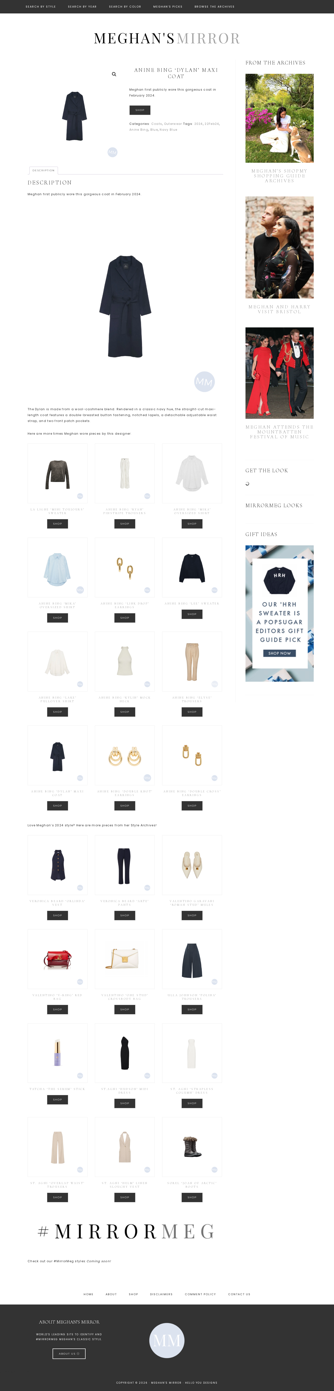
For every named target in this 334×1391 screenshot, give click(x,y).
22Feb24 (212, 124)
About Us (68, 1353)
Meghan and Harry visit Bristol (279, 309)
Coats (156, 124)
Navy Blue (168, 130)
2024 (198, 124)
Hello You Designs (201, 1383)
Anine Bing (138, 130)
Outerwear (173, 124)
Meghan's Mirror (167, 37)
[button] (114, 74)
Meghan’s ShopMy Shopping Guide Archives (279, 176)
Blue (154, 130)
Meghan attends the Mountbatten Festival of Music (279, 432)
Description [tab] (44, 170)
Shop (140, 110)
